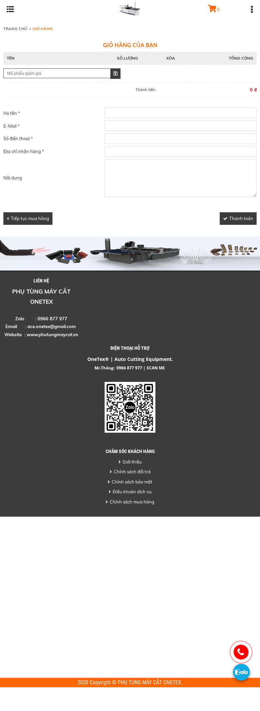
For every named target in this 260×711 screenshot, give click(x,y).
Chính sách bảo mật (132, 481)
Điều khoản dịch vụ (132, 491)
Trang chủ (15, 28)
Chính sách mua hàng (132, 501)
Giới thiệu (132, 462)
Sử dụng (115, 73)
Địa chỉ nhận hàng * (23, 151)
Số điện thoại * (18, 138)
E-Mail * (11, 126)
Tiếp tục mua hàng (30, 218)
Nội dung (12, 177)
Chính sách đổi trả (132, 471)
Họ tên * (11, 113)
